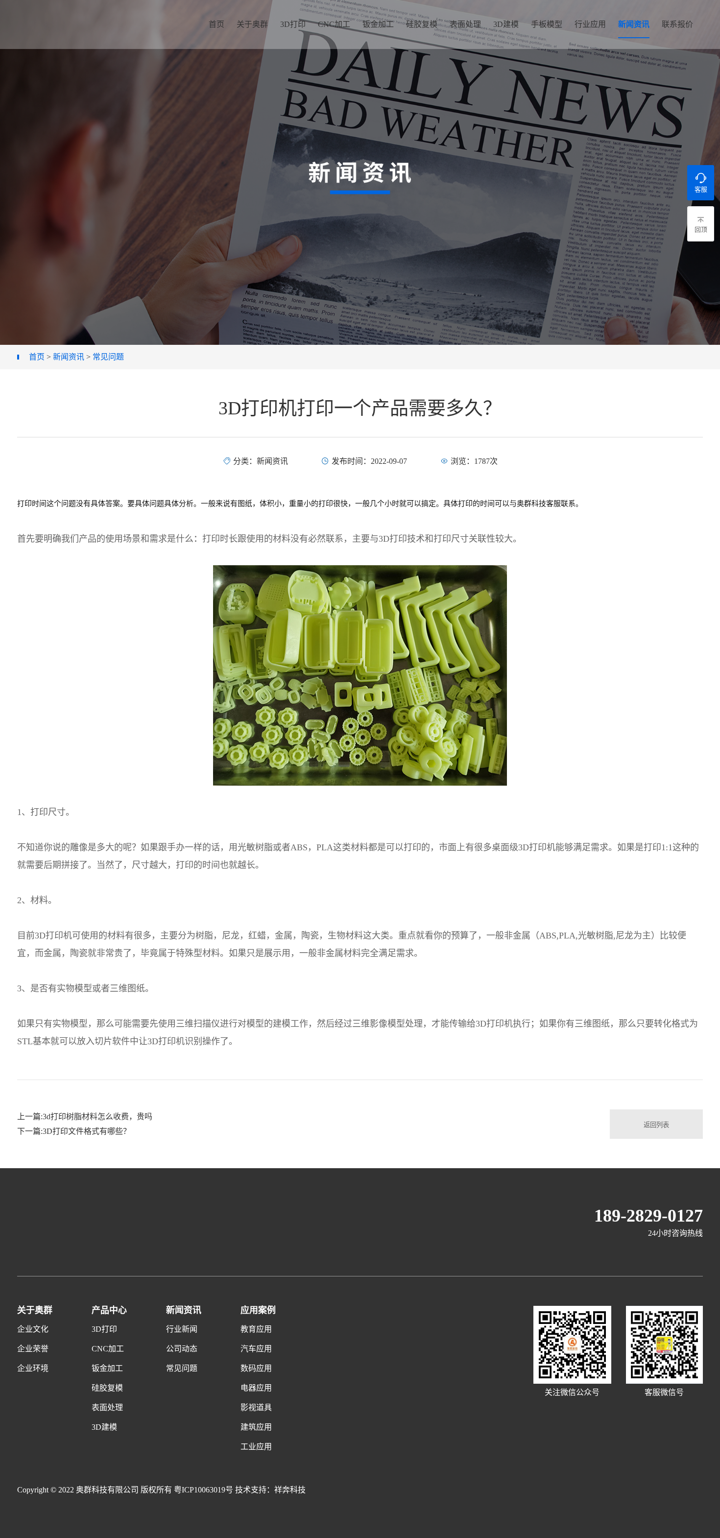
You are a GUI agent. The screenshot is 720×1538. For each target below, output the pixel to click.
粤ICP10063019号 (203, 1490)
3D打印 (293, 24)
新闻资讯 (633, 24)
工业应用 (256, 1446)
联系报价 (677, 24)
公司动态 (181, 1349)
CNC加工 (334, 24)
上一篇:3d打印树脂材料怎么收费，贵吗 (84, 1116)
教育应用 (256, 1329)
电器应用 (256, 1388)
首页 (216, 24)
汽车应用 (256, 1349)
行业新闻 (181, 1329)
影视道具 (256, 1407)
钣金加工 (378, 24)
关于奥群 (252, 24)
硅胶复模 (421, 24)
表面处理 (465, 24)
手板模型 (546, 24)
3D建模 (506, 24)
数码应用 (256, 1368)
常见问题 (108, 357)
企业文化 (32, 1329)
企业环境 (32, 1368)
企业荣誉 (32, 1349)
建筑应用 (256, 1427)
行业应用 (590, 24)
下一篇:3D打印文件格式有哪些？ (74, 1131)
